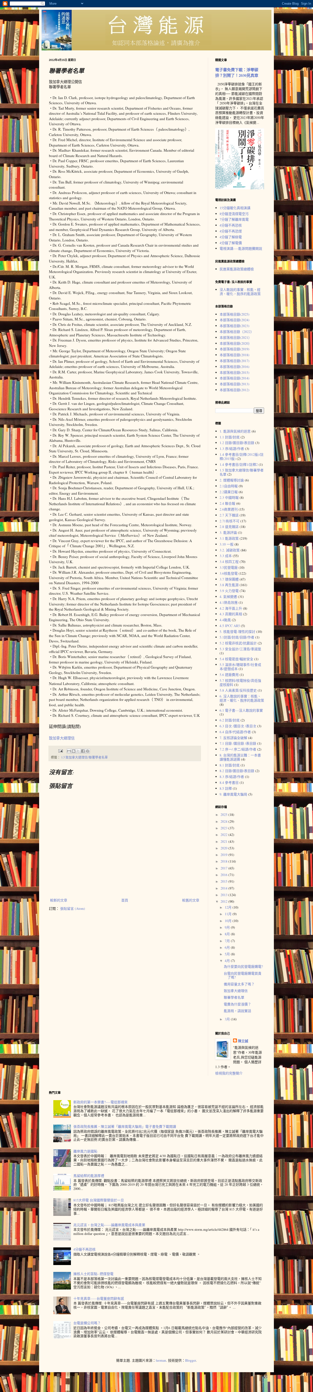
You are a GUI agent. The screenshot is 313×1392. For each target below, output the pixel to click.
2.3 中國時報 (229, 497)
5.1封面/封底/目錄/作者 (237, 637)
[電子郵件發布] (60, 750)
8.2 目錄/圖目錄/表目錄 (237, 770)
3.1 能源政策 (229, 538)
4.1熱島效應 (229, 602)
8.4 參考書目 (229, 782)
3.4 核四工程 (229, 561)
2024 (224, 821)
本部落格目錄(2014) (234, 378)
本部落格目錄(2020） (236, 343)
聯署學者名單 (234, 997)
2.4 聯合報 (227, 503)
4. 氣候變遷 (228, 596)
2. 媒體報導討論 (232, 480)
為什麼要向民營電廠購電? (243, 966)
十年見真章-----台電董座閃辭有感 (98, 1298)
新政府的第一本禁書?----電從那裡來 (100, 1102)
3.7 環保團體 (229, 579)
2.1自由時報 (229, 486)
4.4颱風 (225, 619)
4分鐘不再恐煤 (231, 231)
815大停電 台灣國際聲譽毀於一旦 (98, 1200)
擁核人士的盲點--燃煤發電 (93, 1273)
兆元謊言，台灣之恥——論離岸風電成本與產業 (109, 1224)
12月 (229, 907)
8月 (228, 934)
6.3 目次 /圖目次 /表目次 (238, 726)
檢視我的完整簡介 (229, 1073)
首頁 (124, 900)
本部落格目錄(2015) (234, 372)
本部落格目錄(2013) (234, 384)
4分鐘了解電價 (231, 242)
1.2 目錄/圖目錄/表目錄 (237, 442)
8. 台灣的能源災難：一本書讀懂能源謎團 (240, 757)
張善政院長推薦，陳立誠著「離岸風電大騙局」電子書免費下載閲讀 (124, 1126)
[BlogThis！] (73, 751)
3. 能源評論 (228, 532)
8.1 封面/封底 (230, 765)
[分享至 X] (78, 751)
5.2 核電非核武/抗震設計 (238, 643)
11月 (229, 914)
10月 (229, 920)
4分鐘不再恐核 (231, 225)
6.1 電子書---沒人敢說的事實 (241, 710)
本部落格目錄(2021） (236, 337)
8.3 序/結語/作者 (232, 776)
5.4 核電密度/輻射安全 (236, 659)
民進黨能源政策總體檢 (237, 269)
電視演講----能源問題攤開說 (241, 248)
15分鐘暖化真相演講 (235, 207)
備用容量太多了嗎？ (239, 984)
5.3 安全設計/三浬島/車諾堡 (240, 649)
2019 (224, 854)
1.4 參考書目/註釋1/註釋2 (239, 464)
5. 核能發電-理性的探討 (237, 631)
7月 (228, 940)
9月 (228, 927)
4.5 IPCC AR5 (230, 625)
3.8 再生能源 (229, 584)
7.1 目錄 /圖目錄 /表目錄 (238, 743)
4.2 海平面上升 (231, 608)
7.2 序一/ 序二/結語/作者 (238, 749)
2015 (224, 881)
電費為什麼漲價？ (237, 1004)
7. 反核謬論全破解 (233, 737)
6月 (228, 947)
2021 (224, 841)
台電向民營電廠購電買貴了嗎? (242, 975)
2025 (224, 814)
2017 (224, 868)
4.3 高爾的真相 (231, 614)
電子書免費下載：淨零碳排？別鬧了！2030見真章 (236, 72)
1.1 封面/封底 (230, 437)
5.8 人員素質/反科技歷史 (238, 690)
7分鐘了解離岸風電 (234, 219)
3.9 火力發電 (229, 590)
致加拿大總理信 (62, 738)
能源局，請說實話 (237, 1010)
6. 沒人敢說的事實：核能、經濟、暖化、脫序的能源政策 (242, 698)
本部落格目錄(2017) (234, 360)
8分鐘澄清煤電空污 (234, 213)
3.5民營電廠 (229, 567)
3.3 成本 (226, 555)
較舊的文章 (190, 900)
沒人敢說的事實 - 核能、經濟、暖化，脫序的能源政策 (240, 291)
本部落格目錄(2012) (234, 390)
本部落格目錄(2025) (234, 314)
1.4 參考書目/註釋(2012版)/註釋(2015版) (242, 456)
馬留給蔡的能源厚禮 (88, 1175)
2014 (224, 888)
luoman (161, 1360)
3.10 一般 (227, 544)
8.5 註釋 (226, 788)
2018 (224, 861)
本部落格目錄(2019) (234, 349)
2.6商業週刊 (229, 509)
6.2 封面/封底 (230, 720)
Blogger (190, 1360)
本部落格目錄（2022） (237, 331)
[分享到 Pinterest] (87, 751)
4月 (228, 960)
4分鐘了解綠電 (231, 237)
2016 (224, 874)
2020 (224, 848)
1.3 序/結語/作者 (232, 448)
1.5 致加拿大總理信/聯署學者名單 (84, 757)
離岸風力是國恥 (85, 1151)
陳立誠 (243, 1040)
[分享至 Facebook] (82, 751)
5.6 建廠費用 (229, 674)
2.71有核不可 (229, 521)
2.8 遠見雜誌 (229, 526)
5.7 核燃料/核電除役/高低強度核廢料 (240, 682)
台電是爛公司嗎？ (87, 1323)
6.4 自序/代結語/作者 (235, 732)
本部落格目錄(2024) (234, 320)
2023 (224, 828)
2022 (224, 834)
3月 (228, 1019)
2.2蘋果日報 (229, 492)
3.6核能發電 (229, 573)
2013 (224, 894)
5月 (228, 954)
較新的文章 (58, 900)
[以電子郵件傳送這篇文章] (69, 751)
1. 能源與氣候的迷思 (235, 431)
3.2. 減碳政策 (230, 550)
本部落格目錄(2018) (234, 355)
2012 (224, 901)
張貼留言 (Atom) (72, 908)
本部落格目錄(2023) (234, 325)
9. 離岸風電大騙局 (233, 794)
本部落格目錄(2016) (234, 366)
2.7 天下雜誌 (229, 515)
